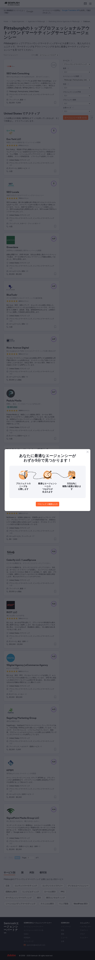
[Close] (87, 452)
